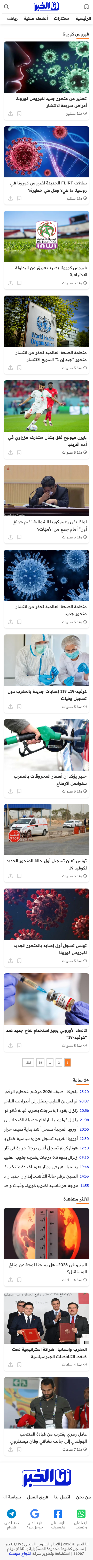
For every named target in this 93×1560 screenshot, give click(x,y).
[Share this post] (10, 113)
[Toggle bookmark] (19, 113)
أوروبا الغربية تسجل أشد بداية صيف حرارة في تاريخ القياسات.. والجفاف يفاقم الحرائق (41, 1129)
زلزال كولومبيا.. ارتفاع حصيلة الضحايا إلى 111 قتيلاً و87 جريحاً (41, 1119)
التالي (28, 1062)
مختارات (61, 18)
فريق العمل (37, 1496)
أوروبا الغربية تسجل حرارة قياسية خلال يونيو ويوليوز (41, 1138)
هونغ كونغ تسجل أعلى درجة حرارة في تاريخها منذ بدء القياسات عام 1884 (41, 1147)
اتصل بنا (62, 1496)
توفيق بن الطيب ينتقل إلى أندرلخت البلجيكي (40, 1100)
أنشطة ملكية (36, 18)
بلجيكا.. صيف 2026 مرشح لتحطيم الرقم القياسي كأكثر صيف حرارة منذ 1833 (41, 1091)
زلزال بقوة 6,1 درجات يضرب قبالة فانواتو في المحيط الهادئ (41, 1110)
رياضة (12, 18)
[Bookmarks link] (86, 6)
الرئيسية (83, 18)
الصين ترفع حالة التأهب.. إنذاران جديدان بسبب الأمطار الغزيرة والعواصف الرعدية (41, 1176)
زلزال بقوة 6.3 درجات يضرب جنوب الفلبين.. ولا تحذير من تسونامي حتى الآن (40, 1157)
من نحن (83, 1496)
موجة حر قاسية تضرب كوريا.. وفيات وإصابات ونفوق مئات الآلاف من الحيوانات (41, 1185)
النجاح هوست (20, 1553)
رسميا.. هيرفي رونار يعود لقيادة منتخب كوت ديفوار (41, 1166)
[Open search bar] (6, 6)
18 (40, 1062)
